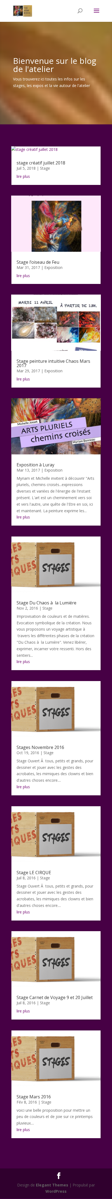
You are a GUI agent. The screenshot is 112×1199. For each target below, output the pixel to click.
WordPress (56, 1191)
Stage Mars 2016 (34, 1097)
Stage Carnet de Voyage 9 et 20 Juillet (55, 997)
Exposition (53, 267)
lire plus (23, 176)
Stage (45, 168)
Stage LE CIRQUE (34, 873)
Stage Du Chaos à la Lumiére (46, 603)
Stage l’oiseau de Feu (38, 262)
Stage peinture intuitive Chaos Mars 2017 (53, 363)
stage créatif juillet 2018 (41, 163)
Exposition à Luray (35, 465)
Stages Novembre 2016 (40, 747)
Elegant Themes (52, 1185)
